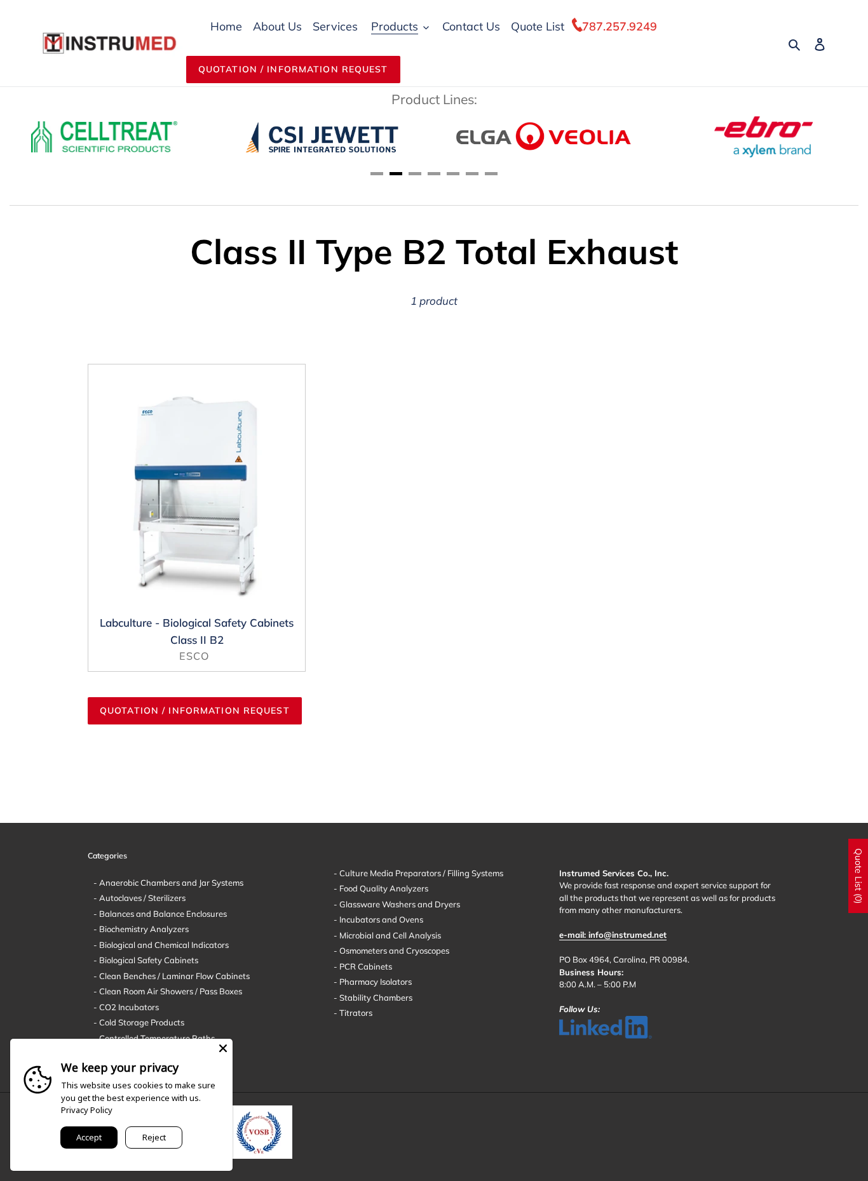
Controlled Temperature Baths (156, 1038)
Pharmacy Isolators (374, 982)
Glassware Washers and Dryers (398, 904)
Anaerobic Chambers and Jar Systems (170, 882)
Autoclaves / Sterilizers (141, 898)
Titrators (354, 1013)
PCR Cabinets (364, 966)
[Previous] (47, 136)
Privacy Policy (86, 1110)
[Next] (820, 136)
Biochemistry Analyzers (143, 929)
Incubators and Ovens (380, 919)
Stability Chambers (374, 997)
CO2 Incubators (128, 1007)
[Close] (223, 1048)
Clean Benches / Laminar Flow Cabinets (173, 976)
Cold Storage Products (140, 1022)
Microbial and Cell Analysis (389, 935)
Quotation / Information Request (293, 69)
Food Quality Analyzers (382, 888)
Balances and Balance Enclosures (162, 914)
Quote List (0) (858, 876)
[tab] (376, 173)
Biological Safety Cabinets (147, 960)
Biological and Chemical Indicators (163, 945)
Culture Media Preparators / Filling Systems (420, 873)
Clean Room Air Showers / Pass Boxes (169, 991)
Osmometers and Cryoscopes (393, 950)
